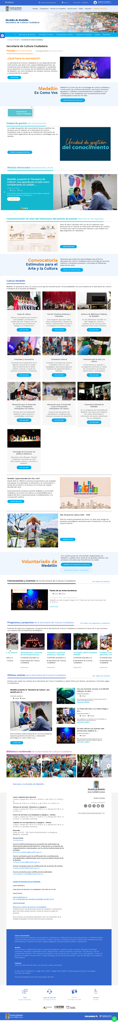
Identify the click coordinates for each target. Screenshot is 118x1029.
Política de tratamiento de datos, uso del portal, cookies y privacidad (38, 965)
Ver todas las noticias (101, 676)
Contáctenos (18, 840)
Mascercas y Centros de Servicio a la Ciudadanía (29, 907)
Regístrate (85, 2)
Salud (20, 190)
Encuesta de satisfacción (51, 949)
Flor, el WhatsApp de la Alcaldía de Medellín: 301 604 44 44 (33, 899)
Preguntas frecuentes (34, 949)
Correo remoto (20, 949)
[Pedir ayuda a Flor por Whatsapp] (114, 1019)
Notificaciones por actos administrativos (74, 937)
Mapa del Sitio (53, 951)
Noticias (97, 34)
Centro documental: (21, 937)
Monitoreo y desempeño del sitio (35, 951)
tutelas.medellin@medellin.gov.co (26, 868)
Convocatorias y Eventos (64, 34)
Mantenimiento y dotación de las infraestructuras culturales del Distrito (31, 655)
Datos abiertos (20, 957)
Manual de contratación (45, 953)
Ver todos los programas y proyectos (95, 623)
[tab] (19, 51)
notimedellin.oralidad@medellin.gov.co (28, 874)
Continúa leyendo (83, 702)
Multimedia (106, 34)
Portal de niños (35, 955)
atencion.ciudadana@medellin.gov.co (27, 852)
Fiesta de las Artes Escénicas (63, 590)
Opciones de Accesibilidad (48, 2)
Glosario (77, 949)
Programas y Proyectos (84, 34)
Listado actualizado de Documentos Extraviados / (59, 955)
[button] (14, 77)
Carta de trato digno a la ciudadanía (89, 955)
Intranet (95, 999)
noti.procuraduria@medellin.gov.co (26, 862)
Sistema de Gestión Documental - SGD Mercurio (76, 951)
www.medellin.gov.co (20, 897)
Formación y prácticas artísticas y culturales (56, 654)
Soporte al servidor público (66, 941)
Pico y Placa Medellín (86, 953)
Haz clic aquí (24, 330)
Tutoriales (74, 953)
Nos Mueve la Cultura (46, 34)
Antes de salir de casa (62, 953)
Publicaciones (82, 941)
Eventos (63, 593)
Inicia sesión (76, 2)
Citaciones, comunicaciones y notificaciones (44, 937)
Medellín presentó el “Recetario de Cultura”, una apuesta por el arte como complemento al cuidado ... (28, 182)
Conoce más (13, 199)
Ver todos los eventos (101, 581)
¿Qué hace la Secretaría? (27, 34)
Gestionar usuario (67, 949)
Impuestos (88, 8)
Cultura (14, 190)
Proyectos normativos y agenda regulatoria (41, 941)
